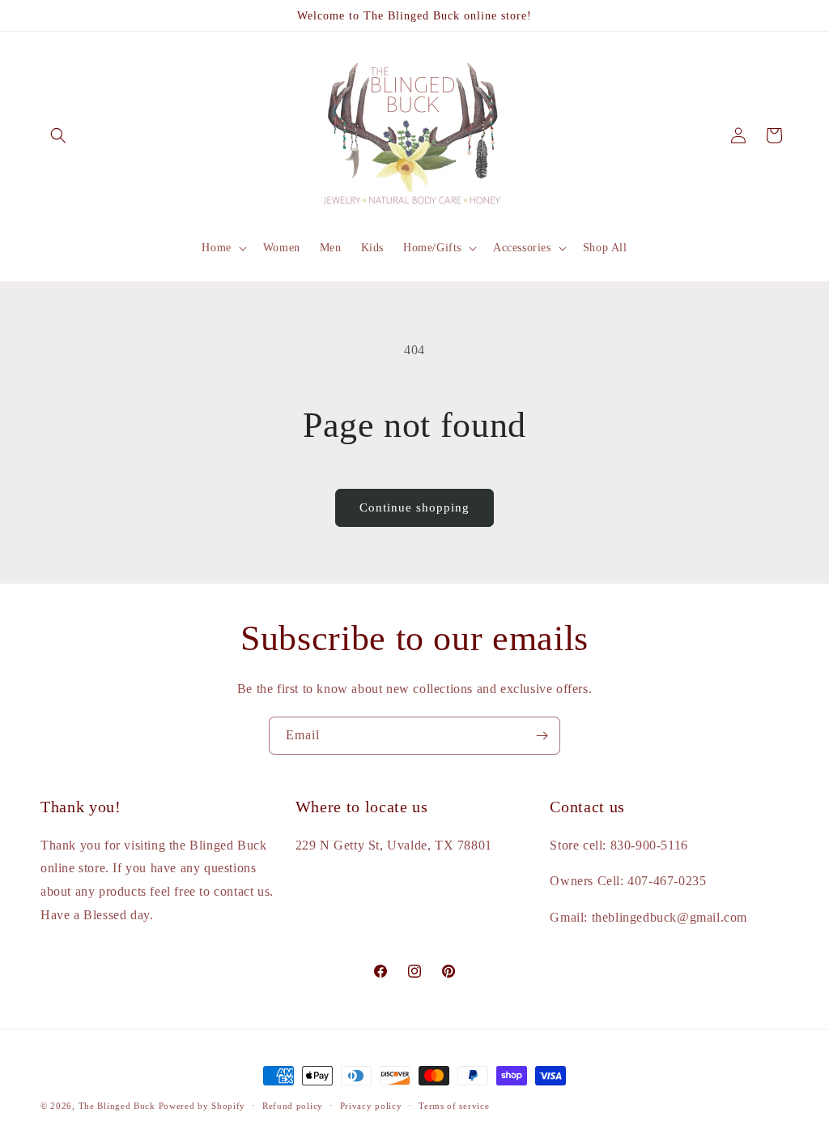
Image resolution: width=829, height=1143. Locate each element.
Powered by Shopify (202, 1106)
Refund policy (292, 1106)
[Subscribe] (541, 736)
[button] (58, 135)
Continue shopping (414, 507)
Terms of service (454, 1106)
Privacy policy (371, 1106)
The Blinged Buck (117, 1106)
